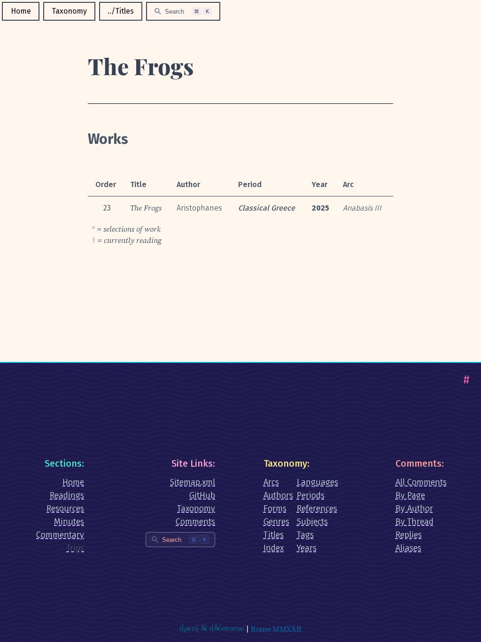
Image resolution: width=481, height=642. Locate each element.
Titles (274, 535)
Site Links (192, 463)
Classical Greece (266, 208)
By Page (410, 495)
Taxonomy (69, 11)
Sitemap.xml (192, 482)
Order (105, 184)
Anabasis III (362, 208)
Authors (278, 495)
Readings (67, 495)
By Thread (415, 522)
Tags (305, 535)
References (317, 508)
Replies (409, 535)
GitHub (202, 495)
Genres (276, 522)
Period (250, 184)
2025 (320, 208)
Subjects (312, 522)
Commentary (60, 535)
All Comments (421, 482)
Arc (348, 184)
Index (274, 548)
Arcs (271, 482)
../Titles (121, 11)
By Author (414, 508)
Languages (317, 482)
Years (307, 548)
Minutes (69, 522)
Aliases (408, 548)
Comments (195, 522)
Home (21, 11)
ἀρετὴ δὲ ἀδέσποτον (211, 629)
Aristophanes (199, 208)
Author (188, 184)
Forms (275, 508)
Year (319, 184)
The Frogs (141, 66)
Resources (65, 508)
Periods (311, 495)
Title (138, 184)
